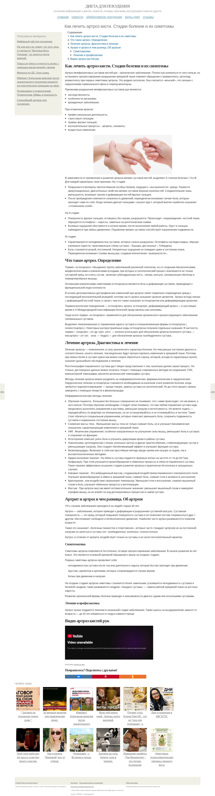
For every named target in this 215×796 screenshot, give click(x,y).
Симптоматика (82, 51)
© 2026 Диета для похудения (26, 783)
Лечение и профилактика (88, 55)
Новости (77, 16)
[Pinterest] (105, 677)
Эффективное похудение (104, 16)
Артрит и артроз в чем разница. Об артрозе (95, 47)
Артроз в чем (79, 664)
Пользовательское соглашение (91, 783)
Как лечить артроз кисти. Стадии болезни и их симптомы (103, 36)
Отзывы (148, 16)
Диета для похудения (107, 6)
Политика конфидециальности (82, 786)
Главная (63, 16)
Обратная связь (132, 783)
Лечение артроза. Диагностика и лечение (94, 43)
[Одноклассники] (132, 677)
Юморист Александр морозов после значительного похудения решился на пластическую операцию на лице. (38, 82)
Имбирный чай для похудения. (35, 41)
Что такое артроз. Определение (88, 40)
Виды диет (132, 16)
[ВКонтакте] (78, 677)
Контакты (74, 783)
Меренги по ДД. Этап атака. (33, 72)
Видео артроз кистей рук (84, 59)
